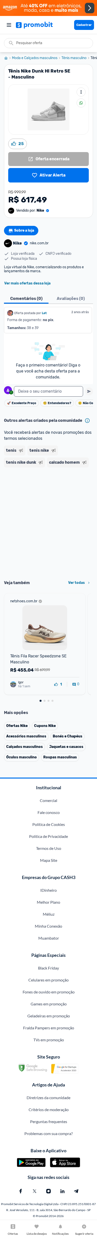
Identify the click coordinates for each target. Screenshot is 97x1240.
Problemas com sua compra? (48, 1133)
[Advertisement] (48, 522)
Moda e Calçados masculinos (34, 58)
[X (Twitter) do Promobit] (35, 1191)
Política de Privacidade (48, 836)
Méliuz (48, 914)
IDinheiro (48, 890)
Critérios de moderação (49, 1109)
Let (44, 313)
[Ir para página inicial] (8, 58)
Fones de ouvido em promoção (49, 991)
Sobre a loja (24, 230)
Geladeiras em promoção (48, 1015)
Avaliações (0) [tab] (71, 298)
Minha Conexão (48, 926)
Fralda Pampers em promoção (48, 1027)
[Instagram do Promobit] (48, 1191)
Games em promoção (49, 1003)
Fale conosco (49, 812)
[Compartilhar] (81, 102)
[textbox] (48, 391)
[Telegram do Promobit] (76, 1191)
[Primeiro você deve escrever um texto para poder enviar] (89, 391)
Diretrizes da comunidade (48, 1097)
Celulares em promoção (48, 979)
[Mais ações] (81, 92)
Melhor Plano (48, 902)
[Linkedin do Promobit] (62, 1191)
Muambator (48, 938)
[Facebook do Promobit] (21, 1191)
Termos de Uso (48, 848)
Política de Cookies (48, 824)
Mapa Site (48, 860)
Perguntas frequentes (48, 1121)
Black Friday (48, 968)
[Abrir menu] (9, 25)
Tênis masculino (74, 58)
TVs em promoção (48, 1039)
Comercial (48, 800)
